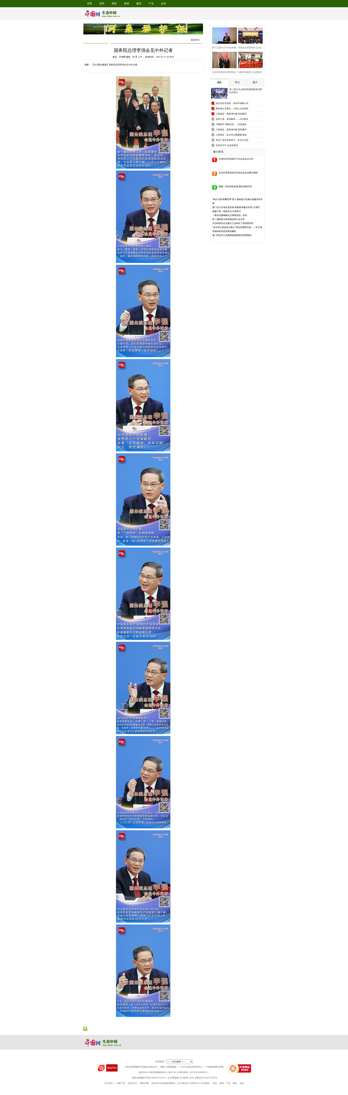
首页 (89, 3)
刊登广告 (120, 1083)
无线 (241, 1083)
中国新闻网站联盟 (214, 1067)
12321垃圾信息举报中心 (191, 1067)
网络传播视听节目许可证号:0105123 (149, 1078)
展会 (235, 1083)
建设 (138, 3)
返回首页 (195, 40)
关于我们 (108, 1083)
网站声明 (144, 1083)
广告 (228, 1083)
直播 (221, 1083)
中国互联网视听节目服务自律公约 (141, 1067)
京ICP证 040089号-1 (199, 1072)
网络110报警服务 (168, 1067)
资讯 (101, 3)
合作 (163, 3)
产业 (151, 3)
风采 (114, 3)
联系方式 (132, 1083)
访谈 (215, 1083)
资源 (126, 3)
